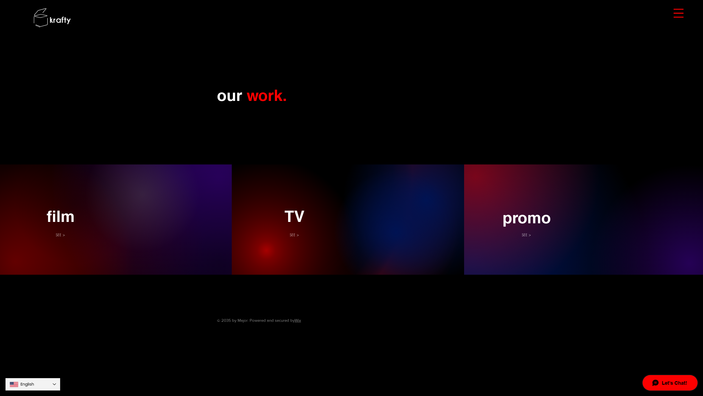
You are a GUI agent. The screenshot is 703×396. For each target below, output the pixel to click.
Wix (298, 320)
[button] (679, 13)
